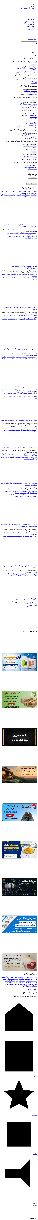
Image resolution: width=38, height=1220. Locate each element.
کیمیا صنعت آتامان (31, 94)
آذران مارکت (33, 118)
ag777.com (34, 70)
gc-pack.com (33, 81)
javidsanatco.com (32, 169)
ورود (32, 6)
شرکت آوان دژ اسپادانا (30, 126)
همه (36, 55)
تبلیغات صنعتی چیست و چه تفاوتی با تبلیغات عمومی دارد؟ (20, 386)
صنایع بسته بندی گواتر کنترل (28, 71)
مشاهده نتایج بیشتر (32, 183)
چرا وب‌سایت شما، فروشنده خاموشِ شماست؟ (23, 598)
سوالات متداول (29, 21)
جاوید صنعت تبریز (32, 159)
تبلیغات (32, 4)
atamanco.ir (34, 105)
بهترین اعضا (30, 26)
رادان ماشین (33, 83)
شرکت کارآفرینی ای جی (30, 58)
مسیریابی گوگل (33, 177)
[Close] (36, 16)
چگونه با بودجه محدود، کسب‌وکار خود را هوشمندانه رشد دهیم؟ (19, 420)
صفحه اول (31, 19)
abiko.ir (35, 147)
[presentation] (17, 52)
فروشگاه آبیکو (33, 138)
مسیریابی (34, 65)
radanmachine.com (32, 92)
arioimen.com (33, 117)
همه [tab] (32, 52)
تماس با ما (31, 29)
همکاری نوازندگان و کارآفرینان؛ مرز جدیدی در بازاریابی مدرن (19, 447)
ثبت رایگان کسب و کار (27, 8)
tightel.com (34, 157)
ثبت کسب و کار (29, 22)
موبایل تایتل (33, 149)
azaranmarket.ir (33, 125)
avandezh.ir (34, 136)
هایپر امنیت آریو (32, 107)
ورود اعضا (31, 24)
